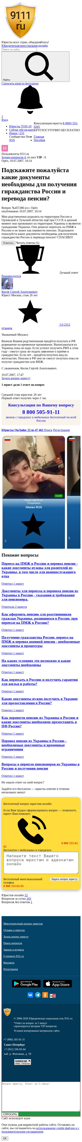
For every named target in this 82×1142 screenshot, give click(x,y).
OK (5, 1138)
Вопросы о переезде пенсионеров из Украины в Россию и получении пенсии (41, 766)
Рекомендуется (11, 276)
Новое (16, 133)
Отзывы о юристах (14, 930)
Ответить (8, 243)
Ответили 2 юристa (14, 606)
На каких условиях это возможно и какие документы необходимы (36, 663)
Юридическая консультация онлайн (25, 45)
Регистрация (61, 430)
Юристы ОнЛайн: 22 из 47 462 (23, 430)
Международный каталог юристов (23, 923)
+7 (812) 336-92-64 (15, 1049)
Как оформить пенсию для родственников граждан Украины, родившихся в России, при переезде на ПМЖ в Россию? (40, 618)
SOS (12, 140)
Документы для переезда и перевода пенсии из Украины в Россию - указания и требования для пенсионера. (40, 595)
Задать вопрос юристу (16, 378)
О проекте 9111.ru (13, 956)
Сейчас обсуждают (21, 129)
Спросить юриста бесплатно (20, 83)
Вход (5, 119)
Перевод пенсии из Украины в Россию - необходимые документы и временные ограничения (34, 745)
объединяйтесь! (39, 42)
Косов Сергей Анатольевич (19, 291)
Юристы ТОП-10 (20, 126)
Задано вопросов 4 (14, 157)
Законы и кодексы (13, 949)
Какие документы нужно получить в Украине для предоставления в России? (40, 701)
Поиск (48, 430)
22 (26, 895)
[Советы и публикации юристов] (21, 38)
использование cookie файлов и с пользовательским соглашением (40, 1130)
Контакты (8, 962)
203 (29, 898)
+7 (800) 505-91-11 (14, 1039)
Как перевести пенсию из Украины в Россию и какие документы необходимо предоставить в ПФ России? (40, 722)
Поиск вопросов (12, 943)
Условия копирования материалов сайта (36, 1030)
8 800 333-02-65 (13, 886)
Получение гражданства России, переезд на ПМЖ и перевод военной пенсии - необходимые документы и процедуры (41, 641)
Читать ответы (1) (27, 242)
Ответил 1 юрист (13, 583)
